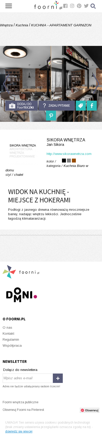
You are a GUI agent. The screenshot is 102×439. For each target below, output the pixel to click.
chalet (18, 175)
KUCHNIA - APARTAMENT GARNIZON (60, 25)
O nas (7, 327)
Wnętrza (7, 25)
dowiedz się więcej (18, 431)
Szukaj (93, 6)
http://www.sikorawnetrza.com (69, 154)
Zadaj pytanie (57, 106)
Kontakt (8, 333)
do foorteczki (21, 106)
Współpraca (12, 345)
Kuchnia (22, 25)
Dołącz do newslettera (20, 370)
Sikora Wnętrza (66, 142)
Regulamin (11, 339)
